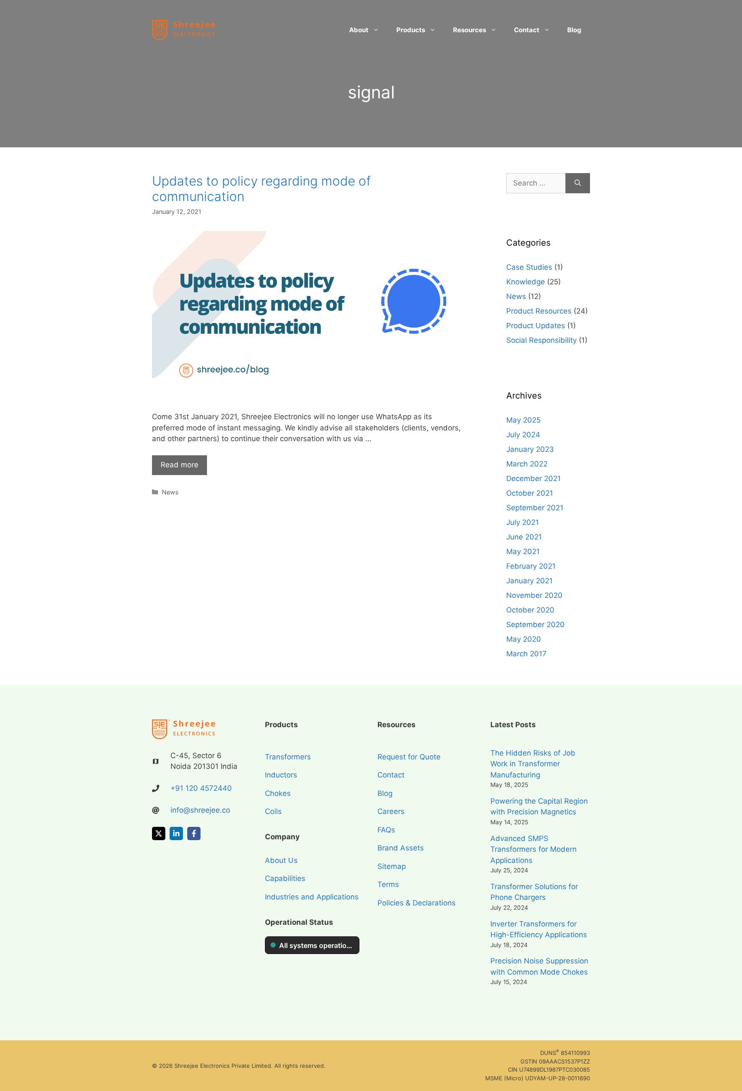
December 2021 (533, 478)
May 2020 (523, 639)
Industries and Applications (312, 897)
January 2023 (530, 449)
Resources (469, 30)
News (170, 492)
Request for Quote (409, 757)
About (358, 30)
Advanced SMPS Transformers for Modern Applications (533, 849)
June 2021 (524, 537)
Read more (179, 464)
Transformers (288, 757)
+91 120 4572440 (201, 788)
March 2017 (526, 653)
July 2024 (523, 434)
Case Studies (529, 267)
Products (410, 30)
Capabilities (285, 878)
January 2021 (529, 580)
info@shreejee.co (200, 810)
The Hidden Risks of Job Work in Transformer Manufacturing (532, 764)
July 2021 (522, 522)
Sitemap (391, 866)
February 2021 (531, 566)
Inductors (281, 775)
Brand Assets (400, 848)
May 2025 (523, 420)
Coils (273, 811)
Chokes (278, 793)
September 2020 (535, 624)
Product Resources (539, 311)
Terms (388, 884)
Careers (390, 811)
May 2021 (523, 551)
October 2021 (529, 493)
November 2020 (534, 595)
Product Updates (535, 325)
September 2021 (534, 507)
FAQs (386, 830)
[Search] (578, 183)
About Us (281, 860)
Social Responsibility (541, 340)
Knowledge (525, 281)
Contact (526, 30)
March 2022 (526, 464)
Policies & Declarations (416, 903)
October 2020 (530, 610)
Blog (574, 30)
